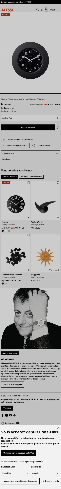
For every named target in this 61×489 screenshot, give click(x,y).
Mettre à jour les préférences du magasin (20, 481)
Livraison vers (8, 466)
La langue (36, 466)
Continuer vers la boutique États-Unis (18, 453)
